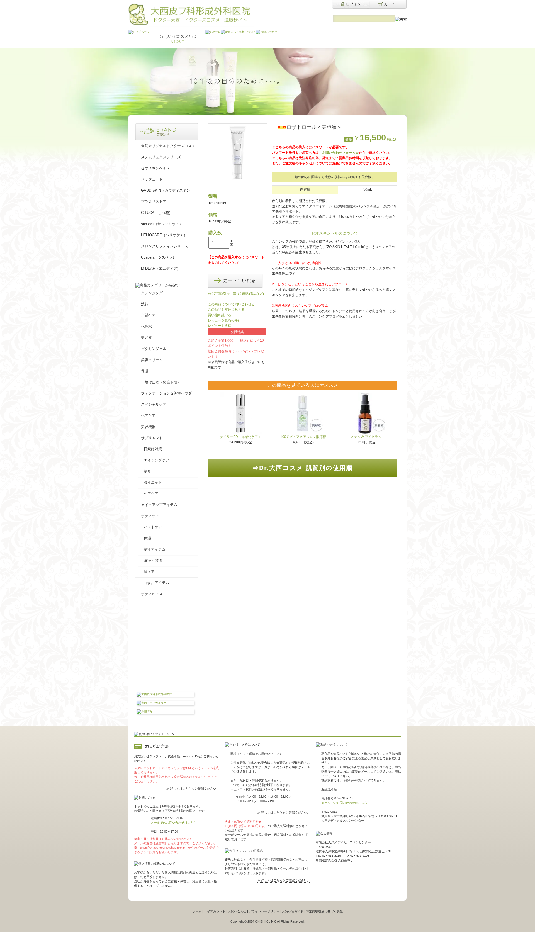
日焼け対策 (153, 449)
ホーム (196, 911)
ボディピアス (152, 594)
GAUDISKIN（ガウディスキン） (167, 190)
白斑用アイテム (156, 583)
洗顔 (144, 304)
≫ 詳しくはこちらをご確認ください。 (192, 788)
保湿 (144, 371)
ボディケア (150, 516)
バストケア (153, 527)
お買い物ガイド (292, 911)
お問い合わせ (237, 911)
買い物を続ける (219, 315)
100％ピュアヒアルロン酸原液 (303, 437)
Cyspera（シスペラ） (158, 257)
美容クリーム (152, 360)
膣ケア (149, 572)
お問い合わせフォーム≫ (340, 153)
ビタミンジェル (153, 349)
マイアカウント (214, 911)
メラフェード (152, 179)
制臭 (147, 471)
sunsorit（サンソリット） (162, 224)
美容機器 (148, 427)
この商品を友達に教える (226, 310)
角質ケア (148, 315)
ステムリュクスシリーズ (161, 157)
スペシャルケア (153, 404)
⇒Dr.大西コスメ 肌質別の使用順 (302, 467)
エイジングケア (156, 460)
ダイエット (153, 482)
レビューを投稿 (219, 326)
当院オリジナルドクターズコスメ (168, 146)
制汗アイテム (155, 549)
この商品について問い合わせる (231, 304)
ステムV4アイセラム (366, 437)
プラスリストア (153, 201)
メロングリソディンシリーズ (164, 246)
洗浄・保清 (153, 560)
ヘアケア (148, 415)
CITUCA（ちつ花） (156, 213)
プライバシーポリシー (264, 911)
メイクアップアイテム (159, 505)
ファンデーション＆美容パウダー (168, 393)
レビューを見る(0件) (223, 320)
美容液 (146, 337)
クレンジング (152, 293)
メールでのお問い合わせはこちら (174, 822)
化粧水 (146, 326)
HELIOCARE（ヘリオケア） (164, 235)
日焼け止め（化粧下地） (161, 382)
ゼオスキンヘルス (155, 168)
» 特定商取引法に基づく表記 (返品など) (236, 294)
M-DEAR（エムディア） (161, 268)
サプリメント (152, 438)
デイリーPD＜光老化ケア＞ (240, 437)
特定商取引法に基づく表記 (324, 911)
